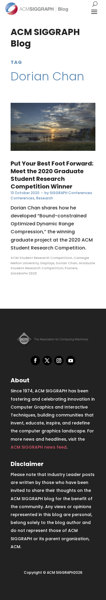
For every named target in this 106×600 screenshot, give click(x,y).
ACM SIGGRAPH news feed (39, 447)
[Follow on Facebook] (35, 360)
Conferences (22, 198)
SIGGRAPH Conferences (71, 192)
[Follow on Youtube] (70, 360)
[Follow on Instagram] (59, 360)
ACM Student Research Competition (41, 257)
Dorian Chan (66, 263)
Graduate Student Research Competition (53, 266)
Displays (47, 263)
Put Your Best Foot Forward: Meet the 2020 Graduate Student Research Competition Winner (52, 175)
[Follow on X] (47, 360)
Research (44, 198)
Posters (71, 268)
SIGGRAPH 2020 (24, 273)
